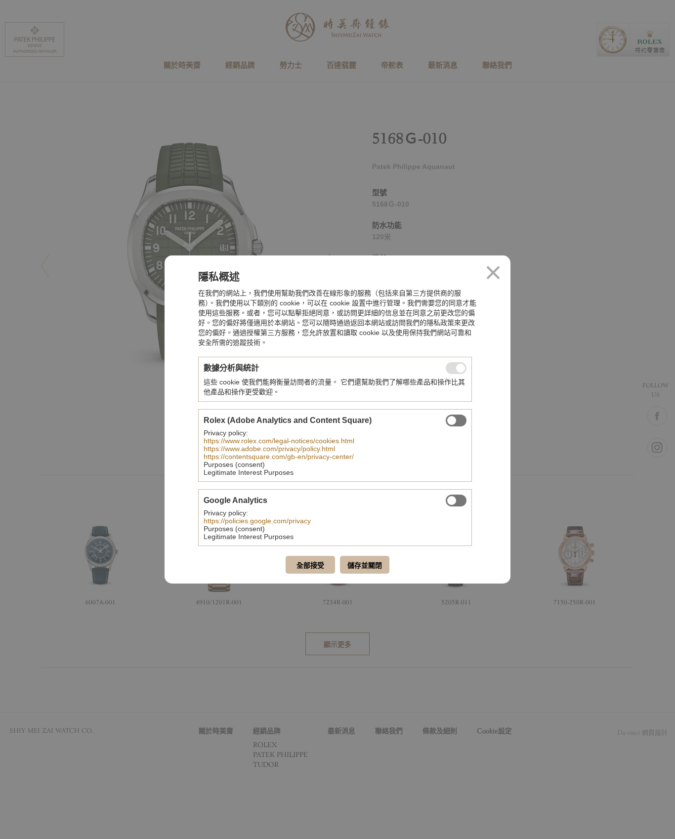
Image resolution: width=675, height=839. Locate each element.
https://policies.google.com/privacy (257, 521)
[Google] (456, 500)
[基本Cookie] (456, 368)
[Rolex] (456, 420)
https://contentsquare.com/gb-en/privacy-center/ (279, 457)
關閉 (493, 272)
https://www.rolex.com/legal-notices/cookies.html (279, 441)
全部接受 (310, 565)
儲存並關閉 (364, 565)
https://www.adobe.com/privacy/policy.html (269, 449)
